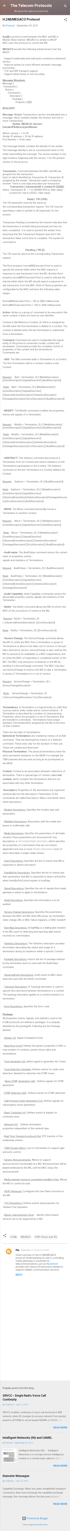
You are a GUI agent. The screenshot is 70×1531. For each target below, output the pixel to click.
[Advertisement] (35, 1352)
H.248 (14, 1236)
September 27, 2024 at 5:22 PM (35, 1250)
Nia (17, 1250)
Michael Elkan (42, 1525)
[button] (65, 20)
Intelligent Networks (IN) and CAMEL (27, 1437)
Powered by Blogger (37, 1518)
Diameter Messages (16, 1476)
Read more (60, 1427)
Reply (19, 1274)
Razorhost (52, 1263)
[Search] (65, 7)
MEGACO (26, 1236)
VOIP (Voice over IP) (46, 1236)
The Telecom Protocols (31, 5)
